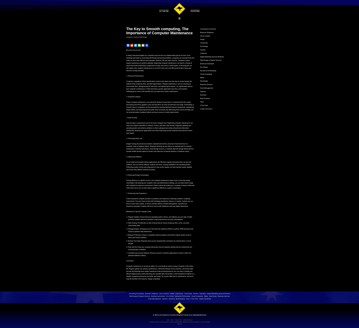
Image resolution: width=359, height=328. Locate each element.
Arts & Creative (205, 36)
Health (202, 39)
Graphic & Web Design (140, 37)
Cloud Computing (206, 74)
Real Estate (204, 81)
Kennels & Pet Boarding (208, 70)
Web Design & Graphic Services (211, 60)
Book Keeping (205, 98)
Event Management (206, 88)
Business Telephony (207, 32)
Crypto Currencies (206, 109)
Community (204, 43)
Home (168, 320)
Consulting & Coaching (208, 29)
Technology (204, 46)
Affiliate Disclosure (187, 320)
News (172, 320)
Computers (129, 37)
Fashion (203, 50)
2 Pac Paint (204, 105)
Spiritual (203, 91)
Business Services (206, 84)
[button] (179, 18)
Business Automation (207, 63)
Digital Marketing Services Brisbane (212, 57)
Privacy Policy (178, 320)
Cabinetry (203, 53)
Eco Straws (204, 67)
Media (202, 77)
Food (202, 102)
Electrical (203, 95)
